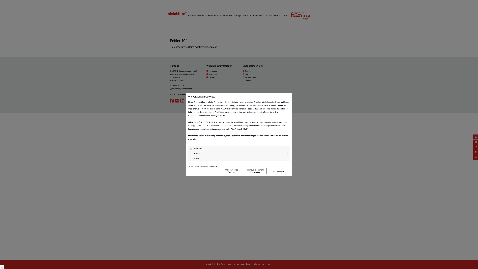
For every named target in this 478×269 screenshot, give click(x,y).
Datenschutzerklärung (197, 166)
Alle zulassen (278, 171)
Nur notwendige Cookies (231, 171)
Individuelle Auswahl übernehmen (255, 171)
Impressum (212, 166)
